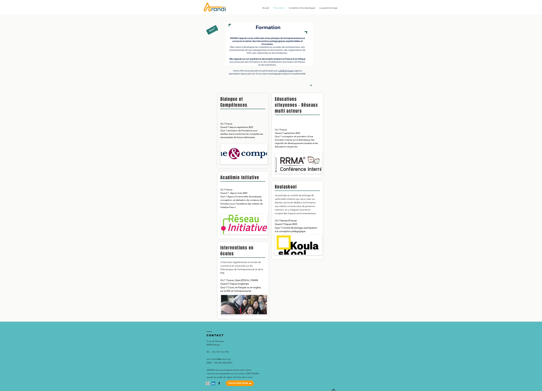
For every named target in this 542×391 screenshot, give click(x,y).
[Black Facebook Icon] (219, 383)
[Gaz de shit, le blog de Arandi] (207, 383)
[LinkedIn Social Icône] (213, 383)
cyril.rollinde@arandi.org (218, 359)
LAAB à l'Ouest (286, 70)
